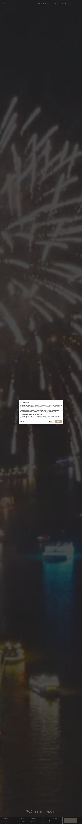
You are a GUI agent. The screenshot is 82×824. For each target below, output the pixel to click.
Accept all (58, 421)
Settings (51, 421)
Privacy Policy (57, 416)
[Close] (61, 403)
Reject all (22, 421)
